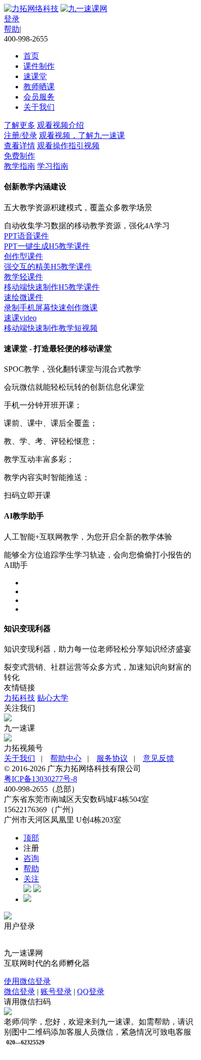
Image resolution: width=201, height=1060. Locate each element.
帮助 (31, 868)
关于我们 (39, 107)
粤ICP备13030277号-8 (40, 779)
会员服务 (39, 97)
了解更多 (19, 125)
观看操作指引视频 (68, 145)
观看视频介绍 (60, 125)
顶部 (31, 838)
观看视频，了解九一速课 (82, 135)
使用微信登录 (27, 981)
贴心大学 (52, 698)
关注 (31, 879)
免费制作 (19, 156)
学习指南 (52, 166)
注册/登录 (20, 135)
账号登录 (56, 991)
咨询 (31, 858)
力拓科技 (19, 698)
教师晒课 (39, 86)
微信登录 (19, 991)
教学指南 (19, 166)
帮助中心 (65, 758)
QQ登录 (90, 991)
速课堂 (35, 76)
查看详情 (19, 145)
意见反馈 (158, 758)
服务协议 (112, 758)
